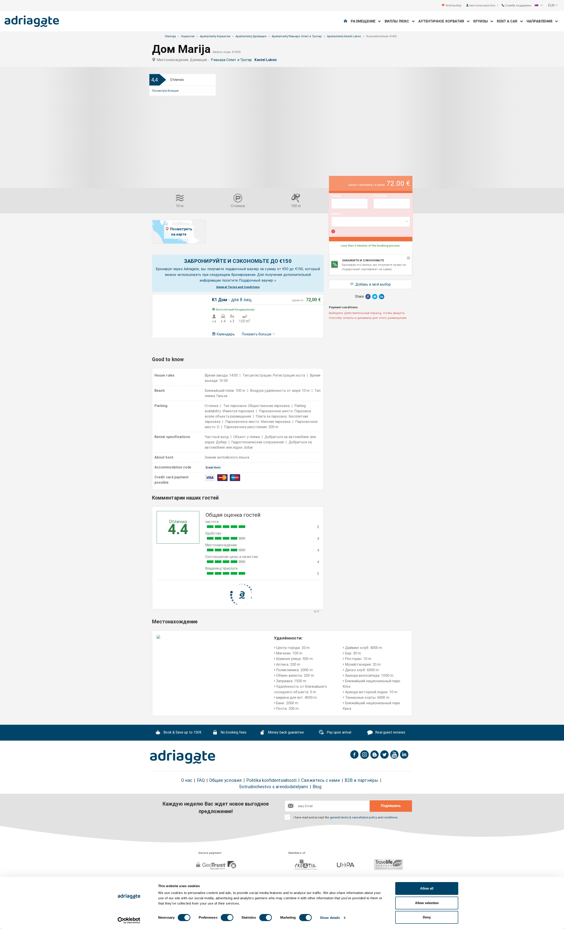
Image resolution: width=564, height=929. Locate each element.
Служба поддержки (518, 5)
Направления (541, 21)
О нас (186, 780)
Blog (317, 786)
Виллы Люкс (398, 21)
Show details (330, 918)
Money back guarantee (285, 732)
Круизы (482, 21)
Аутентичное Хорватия (442, 21)
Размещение (364, 21)
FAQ (201, 780)
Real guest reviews (389, 732)
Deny (427, 917)
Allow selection (427, 903)
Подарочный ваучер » (257, 280)
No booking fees (233, 732)
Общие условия (225, 780)
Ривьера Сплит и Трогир (232, 60)
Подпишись (391, 806)
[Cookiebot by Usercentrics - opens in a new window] (129, 920)
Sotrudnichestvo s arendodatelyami (273, 786)
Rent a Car (508, 21)
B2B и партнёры (361, 780)
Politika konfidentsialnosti (271, 780)
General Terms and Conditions (238, 287)
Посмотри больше (165, 90)
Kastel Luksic (266, 60)
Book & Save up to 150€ (182, 732)
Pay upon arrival (338, 732)
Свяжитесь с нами (320, 780)
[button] (539, 5)
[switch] (227, 917)
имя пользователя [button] (482, 5)
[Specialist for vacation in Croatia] (183, 756)
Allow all (426, 888)
